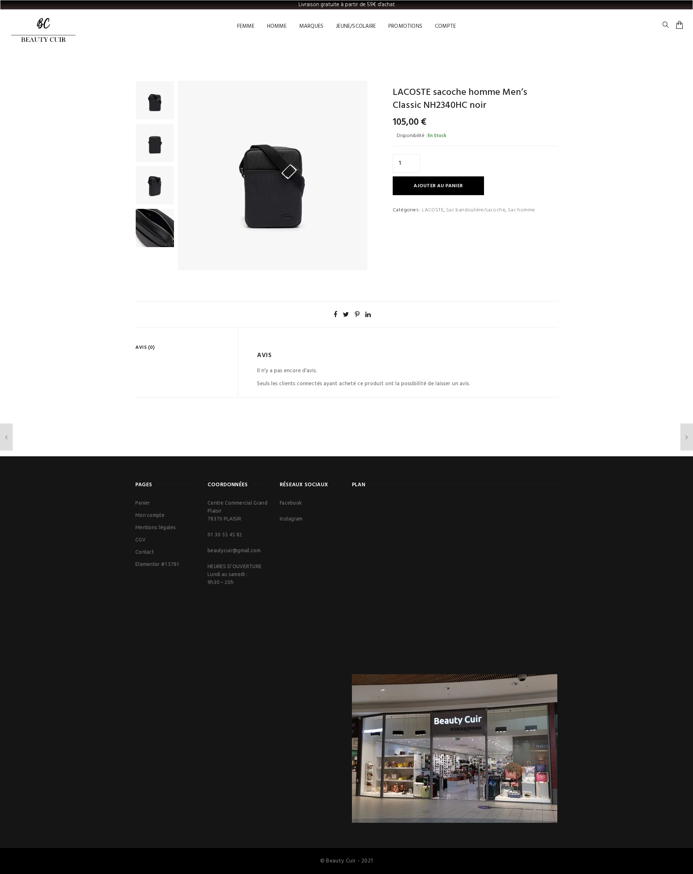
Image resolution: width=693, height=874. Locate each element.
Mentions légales (155, 527)
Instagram (291, 519)
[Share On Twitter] (346, 314)
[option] (154, 100)
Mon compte (150, 515)
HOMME (277, 26)
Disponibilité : (412, 136)
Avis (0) (144, 347)
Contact (144, 552)
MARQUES (311, 26)
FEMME (245, 26)
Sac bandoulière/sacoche (475, 210)
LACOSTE (433, 210)
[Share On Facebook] (335, 314)
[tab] (183, 347)
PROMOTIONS (405, 26)
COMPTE (445, 26)
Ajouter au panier (438, 186)
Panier (142, 503)
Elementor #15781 (157, 564)
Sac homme (521, 210)
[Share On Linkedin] (368, 314)
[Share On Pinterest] (357, 314)
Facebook (291, 503)
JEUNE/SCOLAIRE (356, 26)
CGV (140, 540)
